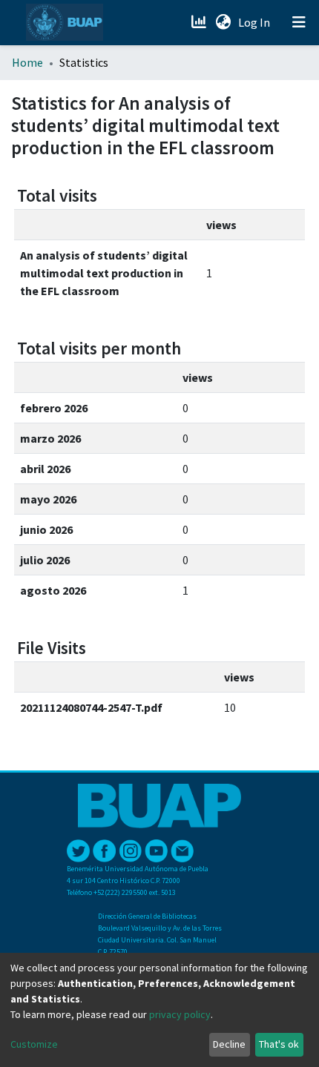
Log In (255, 22)
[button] (223, 22)
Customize (34, 1044)
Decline (229, 1044)
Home (27, 62)
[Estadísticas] (200, 22)
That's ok (279, 1044)
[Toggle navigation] (299, 22)
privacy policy (180, 1014)
